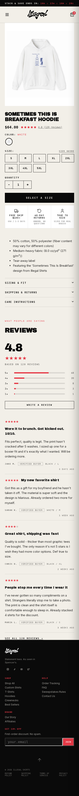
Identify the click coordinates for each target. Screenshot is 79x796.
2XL (67, 158)
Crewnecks (11, 700)
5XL (39, 168)
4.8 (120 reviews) (50, 127)
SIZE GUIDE (66, 151)
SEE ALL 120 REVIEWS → (24, 638)
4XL (25, 168)
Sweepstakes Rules (54, 691)
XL (53, 158)
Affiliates (10, 721)
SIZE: (9, 151)
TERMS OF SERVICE (44, 774)
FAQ (44, 687)
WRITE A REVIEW (39, 405)
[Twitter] (28, 669)
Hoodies (10, 696)
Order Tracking (51, 683)
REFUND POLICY (8, 774)
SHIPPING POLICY (26, 774)
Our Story (10, 717)
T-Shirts (9, 691)
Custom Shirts (13, 687)
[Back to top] (39, 760)
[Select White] (9, 142)
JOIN (68, 742)
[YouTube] (21, 669)
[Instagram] (8, 669)
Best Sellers (12, 704)
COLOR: (16, 134)
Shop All (10, 683)
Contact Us (48, 696)
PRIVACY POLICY (63, 774)
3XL (11, 168)
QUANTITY (12, 177)
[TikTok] (14, 669)
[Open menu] (7, 14)
